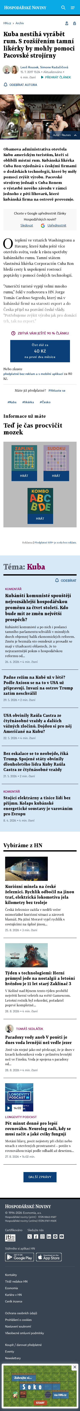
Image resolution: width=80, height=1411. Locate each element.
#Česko (45, 402)
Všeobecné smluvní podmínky (24, 1333)
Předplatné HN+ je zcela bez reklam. (55, 542)
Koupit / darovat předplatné (23, 1345)
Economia (11, 1288)
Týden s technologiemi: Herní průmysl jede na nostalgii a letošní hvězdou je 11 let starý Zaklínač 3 (40, 978)
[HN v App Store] (49, 1257)
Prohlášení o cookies (18, 1320)
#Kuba (12, 402)
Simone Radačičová (54, 67)
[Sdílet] (67, 23)
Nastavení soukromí (18, 1326)
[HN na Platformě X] (30, 1236)
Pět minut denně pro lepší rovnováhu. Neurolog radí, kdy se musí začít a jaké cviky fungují (38, 1129)
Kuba (36, 567)
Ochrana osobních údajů (21, 1313)
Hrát (24, 475)
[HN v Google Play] (19, 1257)
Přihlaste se (57, 390)
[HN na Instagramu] (42, 1236)
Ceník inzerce (13, 1301)
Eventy (9, 1351)
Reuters (66, 135)
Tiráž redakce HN (16, 1281)
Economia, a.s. (32, 1212)
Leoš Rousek (29, 67)
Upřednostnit (57, 225)
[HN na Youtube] (62, 1236)
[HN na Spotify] (55, 1236)
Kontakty (11, 1275)
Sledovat (26, 225)
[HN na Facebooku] (36, 1236)
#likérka (28, 402)
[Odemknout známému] (74, 23)
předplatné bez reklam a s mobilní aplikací (33, 374)
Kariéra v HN (13, 1294)
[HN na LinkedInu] (49, 1236)
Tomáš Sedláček (29, 1029)
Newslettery (13, 1358)
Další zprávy (40, 1177)
